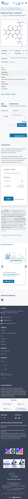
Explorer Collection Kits (6, 374)
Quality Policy (14, 493)
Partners (3, 341)
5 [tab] (15, 287)
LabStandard (12, 8)
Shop (6, 8)
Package (6, 116)
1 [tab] (9, 287)
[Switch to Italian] (4, 418)
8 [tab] (19, 287)
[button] (2, 266)
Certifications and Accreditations (9, 333)
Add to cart (22, 125)
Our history (3, 344)
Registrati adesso (19, 199)
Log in (8, 198)
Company (3, 330)
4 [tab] (13, 287)
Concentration (4, 110)
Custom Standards (5, 351)
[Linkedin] (16, 418)
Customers (3, 339)
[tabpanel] (14, 266)
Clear (25, 117)
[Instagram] (22, 418)
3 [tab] (12, 287)
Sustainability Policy (22, 493)
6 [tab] (16, 287)
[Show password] (22, 181)
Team (2, 336)
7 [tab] (18, 287)
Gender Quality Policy (6, 493)
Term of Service (7, 492)
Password (7, 177)
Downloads (3, 353)
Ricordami (8, 186)
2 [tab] (10, 287)
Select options (8, 281)
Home (2, 8)
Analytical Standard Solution (15, 9)
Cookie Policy (21, 492)
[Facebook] (19, 418)
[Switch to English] (1, 418)
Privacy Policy (14, 492)
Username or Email (9, 169)
